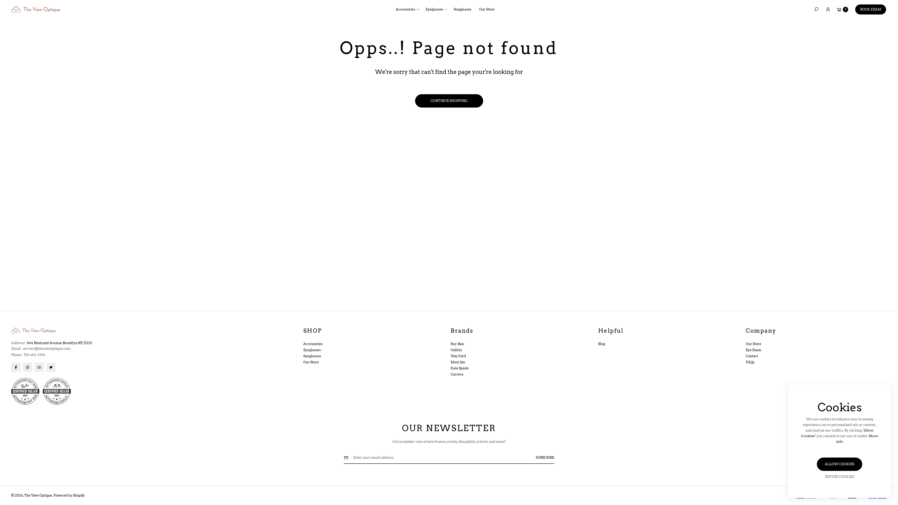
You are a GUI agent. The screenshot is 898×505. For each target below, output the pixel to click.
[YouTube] (39, 367)
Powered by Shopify (69, 495)
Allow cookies (839, 464)
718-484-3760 (34, 355)
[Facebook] (16, 367)
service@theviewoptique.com (46, 348)
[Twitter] (51, 367)
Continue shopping (449, 101)
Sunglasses (312, 356)
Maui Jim (458, 362)
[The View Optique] (37, 9)
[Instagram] (27, 367)
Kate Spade (460, 368)
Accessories (313, 344)
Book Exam (870, 9)
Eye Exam (753, 350)
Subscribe (545, 457)
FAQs (750, 362)
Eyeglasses (312, 350)
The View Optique (38, 495)
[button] (409, 9)
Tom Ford (458, 356)
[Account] (828, 9)
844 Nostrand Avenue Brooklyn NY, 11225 (59, 343)
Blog (601, 344)
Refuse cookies (839, 477)
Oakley (456, 350)
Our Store (311, 362)
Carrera (457, 374)
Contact (752, 356)
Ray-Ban (457, 344)
